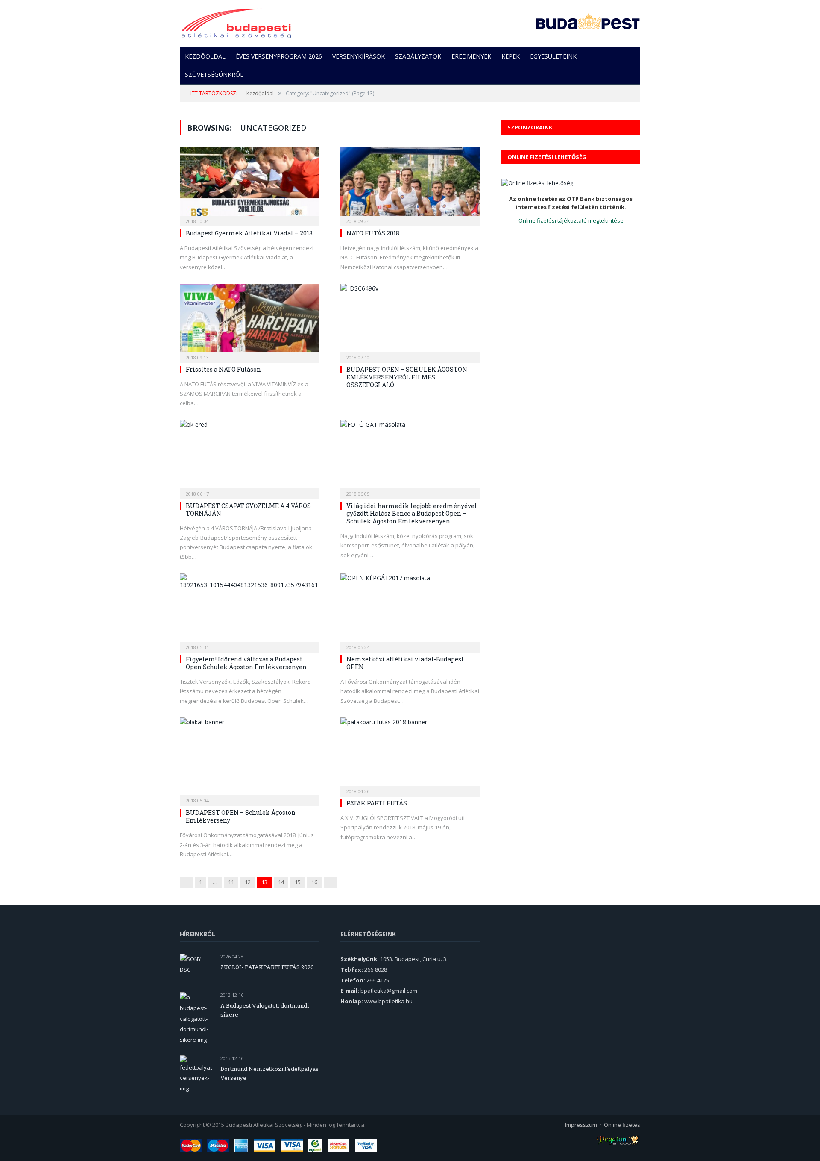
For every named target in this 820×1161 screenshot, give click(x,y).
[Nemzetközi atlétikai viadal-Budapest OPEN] (410, 610)
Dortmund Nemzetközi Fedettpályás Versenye (269, 1073)
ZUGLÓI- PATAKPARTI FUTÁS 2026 (267, 967)
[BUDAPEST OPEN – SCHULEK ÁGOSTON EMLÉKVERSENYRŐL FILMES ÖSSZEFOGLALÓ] (410, 320)
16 (314, 882)
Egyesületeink (553, 56)
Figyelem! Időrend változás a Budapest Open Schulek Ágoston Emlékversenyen (246, 663)
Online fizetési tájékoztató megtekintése (571, 220)
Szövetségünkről (214, 75)
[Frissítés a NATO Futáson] (249, 320)
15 (298, 882)
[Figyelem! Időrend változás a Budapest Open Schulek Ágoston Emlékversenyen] (249, 610)
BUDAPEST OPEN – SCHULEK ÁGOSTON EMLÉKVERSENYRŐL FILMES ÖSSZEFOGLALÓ (406, 377)
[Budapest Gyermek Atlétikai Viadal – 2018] (249, 184)
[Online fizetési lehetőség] (537, 183)
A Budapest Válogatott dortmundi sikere (264, 1010)
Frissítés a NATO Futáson (223, 369)
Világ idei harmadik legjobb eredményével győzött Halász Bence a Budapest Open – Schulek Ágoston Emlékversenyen (411, 513)
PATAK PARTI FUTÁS (376, 803)
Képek (510, 56)
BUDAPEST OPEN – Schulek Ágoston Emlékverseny (241, 816)
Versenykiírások (358, 56)
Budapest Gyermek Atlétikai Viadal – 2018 (249, 233)
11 (231, 882)
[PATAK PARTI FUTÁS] (410, 754)
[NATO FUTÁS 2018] (410, 184)
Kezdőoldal (205, 56)
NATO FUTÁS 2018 (372, 233)
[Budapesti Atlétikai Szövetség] (236, 21)
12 (248, 882)
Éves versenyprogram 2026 (279, 56)
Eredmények (471, 56)
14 (281, 882)
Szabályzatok (418, 56)
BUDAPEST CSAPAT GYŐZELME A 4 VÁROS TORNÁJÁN (248, 509)
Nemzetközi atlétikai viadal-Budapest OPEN (405, 663)
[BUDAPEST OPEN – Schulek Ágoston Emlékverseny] (249, 758)
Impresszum (581, 1125)
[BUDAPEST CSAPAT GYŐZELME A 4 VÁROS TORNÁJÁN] (249, 457)
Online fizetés (622, 1125)
